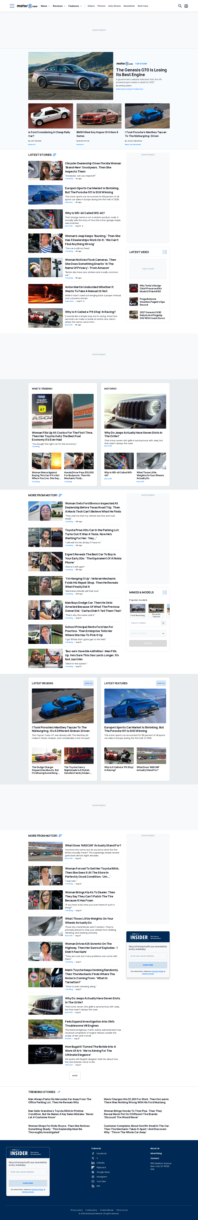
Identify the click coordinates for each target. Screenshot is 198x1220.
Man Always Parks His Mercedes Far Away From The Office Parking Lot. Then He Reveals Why (59, 1100)
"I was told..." (71, 881)
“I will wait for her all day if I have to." (83, 542)
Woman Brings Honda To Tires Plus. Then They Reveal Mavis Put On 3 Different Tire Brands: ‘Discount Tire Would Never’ (133, 1114)
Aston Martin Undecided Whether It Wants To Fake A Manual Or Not (89, 289)
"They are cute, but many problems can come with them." (91, 958)
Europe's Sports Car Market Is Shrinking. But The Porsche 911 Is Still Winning (92, 190)
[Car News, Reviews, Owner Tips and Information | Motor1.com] (27, 6)
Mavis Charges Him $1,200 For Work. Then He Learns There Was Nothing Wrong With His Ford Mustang (136, 1100)
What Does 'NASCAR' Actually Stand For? (93, 845)
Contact (154, 1158)
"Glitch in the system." (76, 663)
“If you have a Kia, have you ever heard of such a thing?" (90, 906)
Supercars (69, 301)
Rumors (32, 144)
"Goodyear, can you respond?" (80, 175)
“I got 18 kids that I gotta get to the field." (85, 639)
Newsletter (129, 6)
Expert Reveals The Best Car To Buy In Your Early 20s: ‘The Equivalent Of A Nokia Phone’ (93, 558)
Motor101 (69, 226)
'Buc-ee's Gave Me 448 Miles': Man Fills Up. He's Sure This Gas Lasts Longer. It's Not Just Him (92, 655)
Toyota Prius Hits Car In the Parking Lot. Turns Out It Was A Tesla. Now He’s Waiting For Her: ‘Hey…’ (92, 534)
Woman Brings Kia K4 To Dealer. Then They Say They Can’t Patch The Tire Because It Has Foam (90, 896)
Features (73, 6)
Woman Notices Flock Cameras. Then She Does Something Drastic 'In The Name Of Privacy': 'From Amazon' (90, 264)
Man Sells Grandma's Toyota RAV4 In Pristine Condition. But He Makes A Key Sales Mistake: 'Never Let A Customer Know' (60, 1114)
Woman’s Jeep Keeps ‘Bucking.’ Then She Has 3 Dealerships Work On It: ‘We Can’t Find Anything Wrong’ (92, 240)
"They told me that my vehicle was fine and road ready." (90, 517)
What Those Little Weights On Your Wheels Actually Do (89, 921)
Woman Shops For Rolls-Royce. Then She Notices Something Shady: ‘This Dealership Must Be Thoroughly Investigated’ (59, 1129)
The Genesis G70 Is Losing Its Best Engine (141, 72)
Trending (69, 179)
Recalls (68, 1039)
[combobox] (148, 623)
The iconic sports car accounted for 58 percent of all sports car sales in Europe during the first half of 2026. (92, 198)
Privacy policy (77, 1210)
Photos (101, 6)
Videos (91, 6)
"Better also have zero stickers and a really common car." (91, 274)
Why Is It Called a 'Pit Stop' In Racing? (90, 312)
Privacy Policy (158, 971)
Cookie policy (91, 1210)
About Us (154, 1148)
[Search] (180, 6)
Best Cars (143, 6)
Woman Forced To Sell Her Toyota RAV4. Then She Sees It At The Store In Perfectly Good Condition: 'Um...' (92, 872)
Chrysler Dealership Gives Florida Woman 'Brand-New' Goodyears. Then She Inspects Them (93, 167)
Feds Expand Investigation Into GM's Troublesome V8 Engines (90, 1023)
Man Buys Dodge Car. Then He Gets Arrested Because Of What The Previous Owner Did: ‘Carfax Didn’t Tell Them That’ (93, 607)
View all (88, 683)
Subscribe (148, 965)
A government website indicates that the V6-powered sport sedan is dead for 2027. (139, 81)
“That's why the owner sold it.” (80, 615)
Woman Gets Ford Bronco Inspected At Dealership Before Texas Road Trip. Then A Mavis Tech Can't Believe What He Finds (93, 507)
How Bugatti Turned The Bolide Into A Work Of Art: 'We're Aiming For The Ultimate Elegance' (90, 1051)
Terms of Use (148, 973)
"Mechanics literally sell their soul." (82, 591)
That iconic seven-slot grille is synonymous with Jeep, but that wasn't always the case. (92, 1008)
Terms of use (122, 1210)
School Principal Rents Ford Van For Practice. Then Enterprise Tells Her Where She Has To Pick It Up (89, 631)
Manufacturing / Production (129, 89)
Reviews (58, 6)
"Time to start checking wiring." (81, 986)
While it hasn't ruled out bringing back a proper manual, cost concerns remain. (93, 297)
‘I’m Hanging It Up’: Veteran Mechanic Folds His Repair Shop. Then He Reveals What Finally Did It (91, 583)
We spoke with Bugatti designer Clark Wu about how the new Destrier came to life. (91, 1060)
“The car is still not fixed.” (77, 248)
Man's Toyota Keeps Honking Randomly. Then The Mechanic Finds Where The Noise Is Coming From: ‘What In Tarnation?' (91, 976)
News (44, 6)
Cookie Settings (107, 1210)
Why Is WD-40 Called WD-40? (85, 213)
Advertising (156, 1153)
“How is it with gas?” (75, 566)
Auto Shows (114, 6)
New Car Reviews (133, 144)
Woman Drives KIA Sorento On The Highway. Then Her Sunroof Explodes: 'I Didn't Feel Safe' (91, 948)
